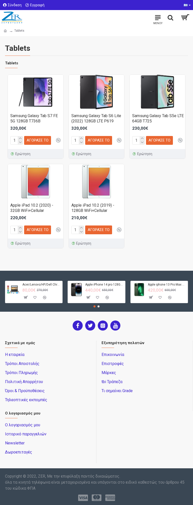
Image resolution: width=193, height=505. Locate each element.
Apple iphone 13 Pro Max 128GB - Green (167, 284)
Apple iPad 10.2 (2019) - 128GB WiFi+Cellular (92, 208)
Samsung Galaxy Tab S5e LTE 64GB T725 (158, 118)
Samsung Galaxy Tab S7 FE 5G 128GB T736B (34, 118)
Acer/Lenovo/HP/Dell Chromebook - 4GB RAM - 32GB (41, 284)
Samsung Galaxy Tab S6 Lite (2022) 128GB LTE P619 (96, 118)
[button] (94, 306)
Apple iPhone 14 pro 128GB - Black (104, 284)
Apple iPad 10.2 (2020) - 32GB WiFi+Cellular (31, 208)
